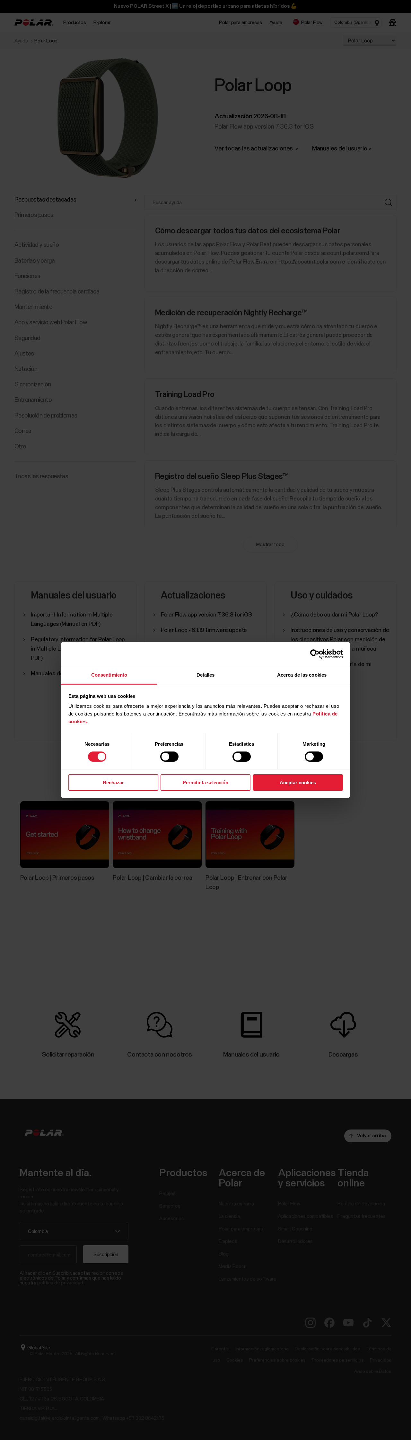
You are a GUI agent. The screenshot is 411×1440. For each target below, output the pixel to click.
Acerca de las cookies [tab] (302, 675)
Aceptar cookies (298, 782)
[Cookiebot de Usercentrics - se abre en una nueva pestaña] (315, 654)
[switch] (169, 757)
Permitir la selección (205, 782)
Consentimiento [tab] (109, 675)
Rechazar (113, 782)
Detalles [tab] (206, 675)
